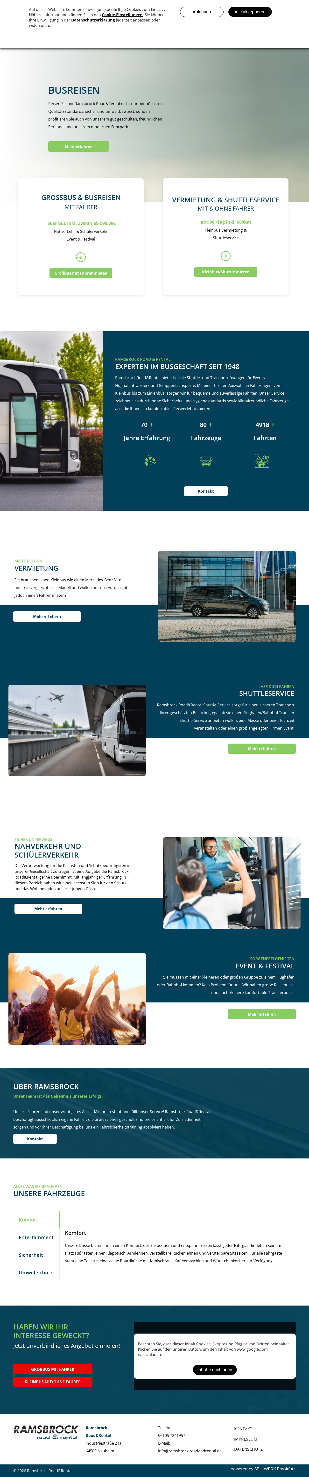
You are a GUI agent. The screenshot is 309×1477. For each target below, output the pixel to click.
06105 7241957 (171, 1435)
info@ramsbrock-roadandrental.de (190, 1451)
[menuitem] (263, 1429)
